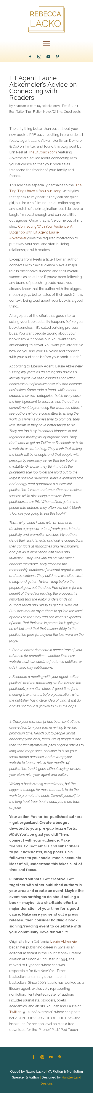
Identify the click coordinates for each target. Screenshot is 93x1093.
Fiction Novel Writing (47, 111)
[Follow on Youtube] (48, 56)
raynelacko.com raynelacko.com (37, 106)
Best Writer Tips (20, 111)
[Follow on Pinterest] (57, 56)
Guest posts (72, 111)
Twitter (15, 1012)
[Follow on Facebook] (30, 56)
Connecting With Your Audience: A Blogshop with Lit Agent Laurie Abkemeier (40, 232)
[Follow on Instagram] (39, 56)
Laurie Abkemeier (64, 941)
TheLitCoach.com (42, 152)
